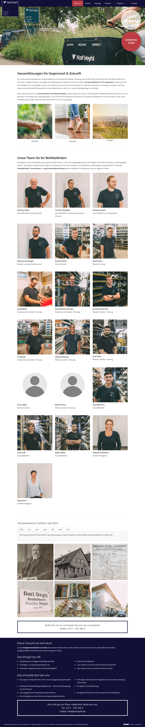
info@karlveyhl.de (76, 711)
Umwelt (108, 3)
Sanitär (87, 3)
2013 (68, 530)
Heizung (97, 3)
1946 (37, 530)
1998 (52, 530)
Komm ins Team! (131, 41)
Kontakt (134, 3)
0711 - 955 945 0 (76, 628)
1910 (29, 530)
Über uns (77, 3)
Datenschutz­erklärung (81, 724)
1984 (44, 530)
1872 (21, 530)
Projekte (120, 3)
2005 (60, 530)
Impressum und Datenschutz (64, 724)
